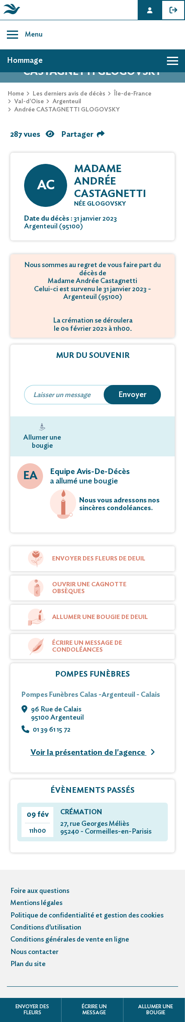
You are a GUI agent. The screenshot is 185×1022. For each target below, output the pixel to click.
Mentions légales (36, 902)
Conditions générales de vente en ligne (69, 939)
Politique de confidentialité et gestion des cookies (86, 915)
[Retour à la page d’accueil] (10, 14)
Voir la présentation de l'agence (89, 753)
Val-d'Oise (29, 102)
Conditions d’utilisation (45, 927)
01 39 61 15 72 (52, 729)
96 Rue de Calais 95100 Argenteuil (57, 713)
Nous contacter (34, 951)
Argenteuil (66, 102)
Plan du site (28, 963)
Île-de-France (132, 94)
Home (16, 94)
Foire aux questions (39, 890)
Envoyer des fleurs (32, 1009)
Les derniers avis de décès (69, 94)
